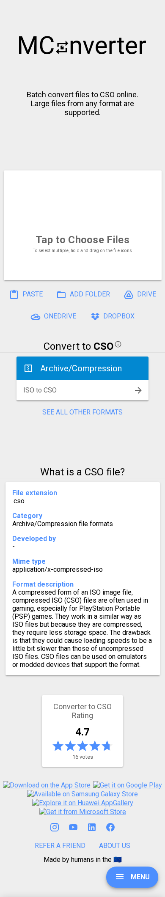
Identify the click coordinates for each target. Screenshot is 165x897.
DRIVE (145, 294)
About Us (114, 846)
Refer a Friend (60, 846)
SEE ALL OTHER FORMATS (82, 412)
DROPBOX (118, 316)
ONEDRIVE (59, 316)
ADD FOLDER (89, 294)
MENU (139, 877)
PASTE (32, 294)
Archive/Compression (81, 368)
